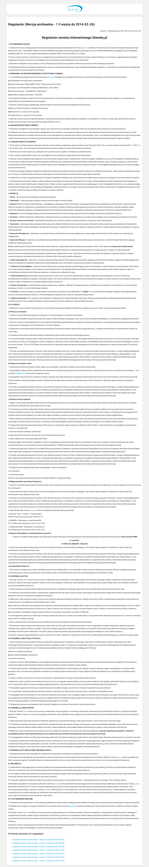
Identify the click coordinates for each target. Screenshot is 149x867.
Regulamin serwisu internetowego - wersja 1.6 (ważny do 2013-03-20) (38, 846)
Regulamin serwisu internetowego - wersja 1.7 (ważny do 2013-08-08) (38, 843)
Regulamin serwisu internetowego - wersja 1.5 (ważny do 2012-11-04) (38, 850)
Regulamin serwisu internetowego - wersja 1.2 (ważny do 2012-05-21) (38, 861)
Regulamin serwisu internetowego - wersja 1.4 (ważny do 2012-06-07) (38, 854)
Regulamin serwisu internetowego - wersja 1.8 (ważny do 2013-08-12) (38, 839)
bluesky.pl (50, 77)
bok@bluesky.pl (20, 373)
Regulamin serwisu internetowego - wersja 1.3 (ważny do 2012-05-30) (38, 857)
